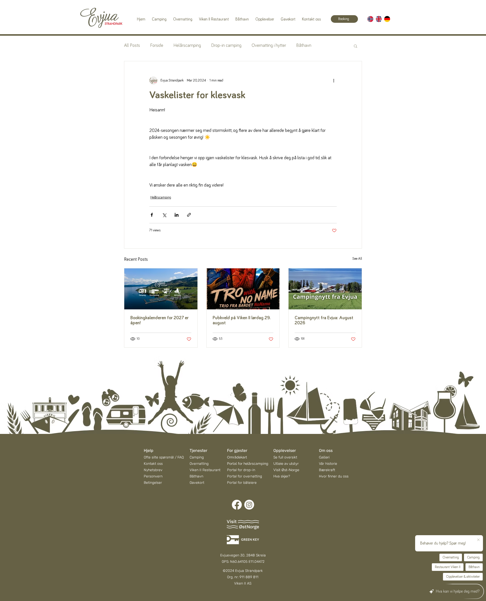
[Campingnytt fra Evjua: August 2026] (325, 288)
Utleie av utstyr (286, 464)
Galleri (324, 457)
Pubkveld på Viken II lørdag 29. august (242, 320)
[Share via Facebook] (151, 214)
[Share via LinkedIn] (176, 214)
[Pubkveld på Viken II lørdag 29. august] (243, 288)
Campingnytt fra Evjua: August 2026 (324, 320)
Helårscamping (187, 45)
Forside (156, 45)
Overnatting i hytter (269, 45)
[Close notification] (478, 540)
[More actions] (334, 80)
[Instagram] (249, 505)
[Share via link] (189, 214)
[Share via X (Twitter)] (164, 214)
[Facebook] (237, 505)
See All (357, 259)
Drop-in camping (226, 45)
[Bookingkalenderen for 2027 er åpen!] (160, 288)
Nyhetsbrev (153, 470)
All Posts (132, 45)
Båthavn (303, 45)
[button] (355, 46)
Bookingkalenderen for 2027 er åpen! (159, 320)
